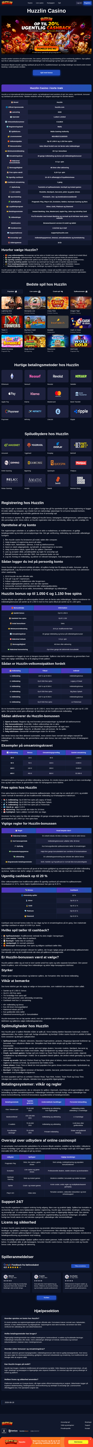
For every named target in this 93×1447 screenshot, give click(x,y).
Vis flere (46, 1297)
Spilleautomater (79, 291)
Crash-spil (56, 291)
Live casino (34, 291)
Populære (10, 291)
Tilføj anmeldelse (80, 1266)
